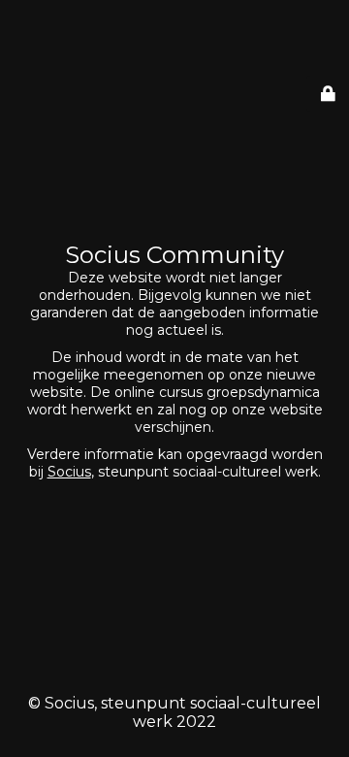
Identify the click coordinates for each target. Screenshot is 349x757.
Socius (69, 471)
